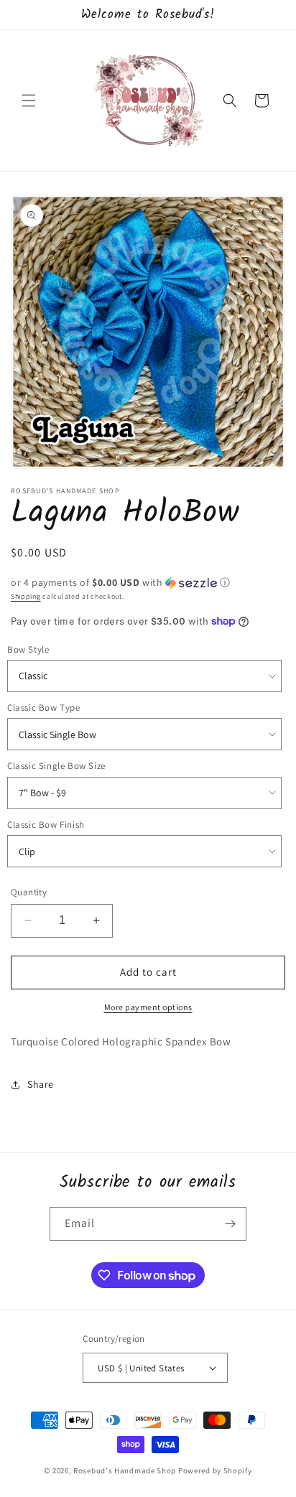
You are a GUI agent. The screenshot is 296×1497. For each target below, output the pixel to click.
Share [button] (40, 1084)
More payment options (148, 1007)
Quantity (29, 892)
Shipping (26, 596)
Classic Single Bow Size (56, 766)
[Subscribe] (230, 1224)
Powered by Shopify (215, 1470)
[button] (29, 100)
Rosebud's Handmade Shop (124, 1470)
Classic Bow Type (43, 707)
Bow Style (28, 649)
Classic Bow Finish (46, 825)
